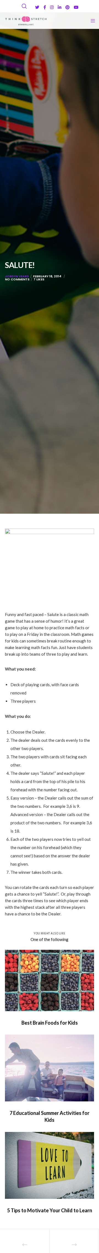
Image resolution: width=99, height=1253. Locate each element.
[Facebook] (44, 7)
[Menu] (91, 20)
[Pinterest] (67, 7)
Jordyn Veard (17, 276)
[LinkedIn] (59, 7)
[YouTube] (76, 7)
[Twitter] (37, 7)
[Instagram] (52, 7)
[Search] (24, 6)
